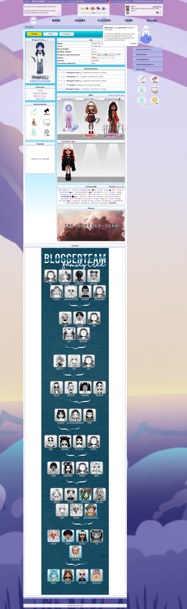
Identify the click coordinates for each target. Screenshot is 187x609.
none (93, 49)
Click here (108, 34)
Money (40, 90)
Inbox (27, 1)
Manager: (75, 1)
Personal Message (40, 93)
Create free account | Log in (148, 1)
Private (100, 190)
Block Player (41, 96)
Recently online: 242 (56, 1)
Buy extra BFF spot (116, 95)
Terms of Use (78, 606)
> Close (133, 43)
